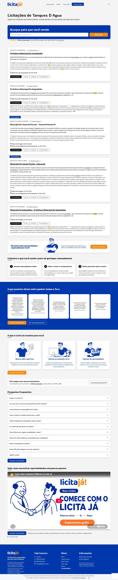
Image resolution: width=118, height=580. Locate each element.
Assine (63, 566)
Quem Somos (65, 561)
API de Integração (84, 559)
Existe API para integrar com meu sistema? (24, 449)
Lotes (26, 76)
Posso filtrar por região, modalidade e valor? (25, 432)
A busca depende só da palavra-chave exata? (25, 421)
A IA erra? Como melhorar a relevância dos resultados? (28, 438)
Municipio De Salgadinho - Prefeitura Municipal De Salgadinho (38, 210)
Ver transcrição (13, 537)
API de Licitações (36, 384)
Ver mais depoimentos (37, 323)
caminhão (67, 214)
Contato (39, 557)
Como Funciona (65, 559)
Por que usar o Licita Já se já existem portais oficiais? (28, 404)
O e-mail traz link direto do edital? (21, 426)
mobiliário (87, 168)
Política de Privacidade (79, 578)
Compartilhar (44, 76)
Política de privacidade (85, 557)
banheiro (38, 128)
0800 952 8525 (41, 559)
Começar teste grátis (16, 323)
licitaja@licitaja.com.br (43, 564)
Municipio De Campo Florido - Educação (27, 164)
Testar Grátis (78, 4)
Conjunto (77, 175)
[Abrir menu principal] (108, 4)
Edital (34, 76)
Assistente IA (16, 76)
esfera (91, 57)
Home (62, 557)
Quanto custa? (14, 455)
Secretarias (75, 57)
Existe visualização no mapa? (19, 443)
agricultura (57, 95)
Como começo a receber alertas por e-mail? (24, 415)
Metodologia (60, 40)
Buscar (98, 35)
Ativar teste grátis (98, 247)
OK (89, 578)
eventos (31, 128)
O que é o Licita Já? (16, 398)
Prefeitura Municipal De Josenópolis (26, 53)
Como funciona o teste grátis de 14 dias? (23, 409)
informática (14, 170)
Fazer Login (64, 564)
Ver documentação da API (99, 382)
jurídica (33, 93)
